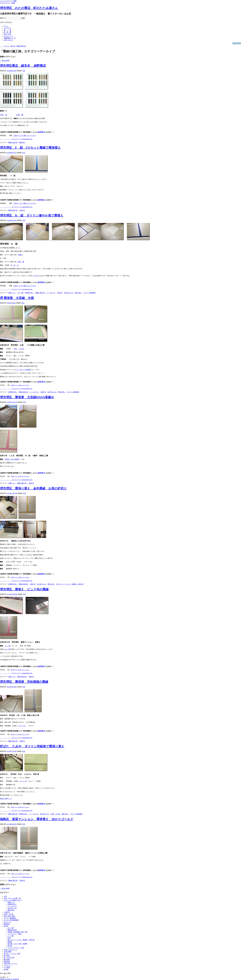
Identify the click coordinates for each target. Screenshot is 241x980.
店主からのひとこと (10, 949)
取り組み (7, 955)
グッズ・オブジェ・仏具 (16, 947)
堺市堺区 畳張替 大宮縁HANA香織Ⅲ (27, 397)
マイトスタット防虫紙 (22, 369)
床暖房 (10, 942)
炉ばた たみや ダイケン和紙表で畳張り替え (32, 746)
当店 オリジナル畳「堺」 (13, 898)
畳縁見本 (22, 142)
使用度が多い (29, 293)
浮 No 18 (14, 265)
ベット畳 (11, 936)
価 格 (7, 30)
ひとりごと (7, 965)
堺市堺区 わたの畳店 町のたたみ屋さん (29, 8)
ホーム (6, 26)
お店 (5, 896)
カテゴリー (7, 28)
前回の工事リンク (6, 798)
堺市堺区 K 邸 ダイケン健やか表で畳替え (31, 215)
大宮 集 (19, 115)
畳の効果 (7, 959)
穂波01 (20, 255)
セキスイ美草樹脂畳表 (11, 920)
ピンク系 (8, 649)
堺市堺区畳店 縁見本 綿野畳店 (23, 65)
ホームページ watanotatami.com (16, 289)
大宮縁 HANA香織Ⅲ (12, 459)
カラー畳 (20, 293)
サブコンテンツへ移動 (7, 3)
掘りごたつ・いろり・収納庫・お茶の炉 (70, 584)
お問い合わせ (8, 40)
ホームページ (8, 36)
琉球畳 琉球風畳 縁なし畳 (17, 932)
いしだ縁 (8, 646)
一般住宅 (22, 210)
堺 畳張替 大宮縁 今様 (17, 298)
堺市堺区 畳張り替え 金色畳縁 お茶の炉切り (33, 488)
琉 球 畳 (7, 32)
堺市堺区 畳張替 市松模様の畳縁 (24, 681)
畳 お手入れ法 (9, 957)
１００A (36, 275)
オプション (7, 922)
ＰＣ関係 (7, 967)
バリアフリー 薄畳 (15, 934)
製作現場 (7, 961)
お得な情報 (7, 951)
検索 (1, 18)
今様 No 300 (19, 349)
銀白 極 (21, 261)
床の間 (10, 946)
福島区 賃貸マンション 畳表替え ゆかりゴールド (36, 819)
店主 (23, 71)
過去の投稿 (4, 60)
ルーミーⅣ (22, 726)
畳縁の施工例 (12, 142)
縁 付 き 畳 (7, 34)
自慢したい (12, 293)
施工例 (6, 926)
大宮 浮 (3, 115)
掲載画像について (10, 38)
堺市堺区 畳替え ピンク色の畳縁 (24, 589)
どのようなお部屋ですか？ (13, 900)
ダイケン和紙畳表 (90, 293)
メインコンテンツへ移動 (8, 1)
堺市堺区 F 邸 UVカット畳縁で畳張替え (30, 147)
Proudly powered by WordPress (9, 979)
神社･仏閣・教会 (9, 916)
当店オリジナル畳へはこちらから (25, 135)
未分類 (6, 969)
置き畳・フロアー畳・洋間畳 (17, 944)
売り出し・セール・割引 (12, 953)
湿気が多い (78, 293)
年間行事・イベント (10, 963)
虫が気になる (68, 293)
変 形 (9, 938)
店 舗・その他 (55, 814)
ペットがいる (50, 293)
